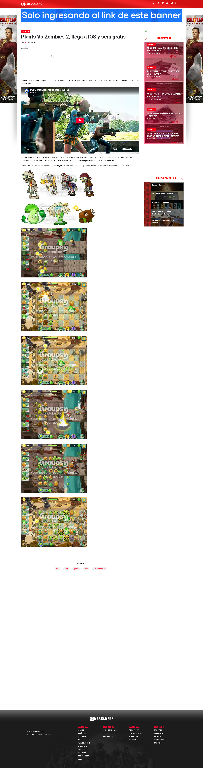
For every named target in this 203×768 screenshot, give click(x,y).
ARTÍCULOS (83, 733)
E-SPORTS (82, 753)
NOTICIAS (82, 736)
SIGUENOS (133, 740)
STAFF (106, 733)
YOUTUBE (158, 736)
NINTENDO (82, 746)
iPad (66, 569)
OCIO (80, 759)
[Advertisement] (81, 672)
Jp (25, 42)
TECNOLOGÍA (83, 756)
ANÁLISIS (82, 730)
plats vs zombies (99, 569)
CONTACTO (108, 736)
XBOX (80, 749)
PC (79, 740)
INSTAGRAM (159, 740)
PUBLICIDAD (134, 736)
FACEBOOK (158, 733)
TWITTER (158, 730)
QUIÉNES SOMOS (110, 730)
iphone (76, 569)
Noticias (25, 31)
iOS (57, 569)
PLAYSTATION (84, 743)
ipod (86, 569)
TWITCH (157, 743)
